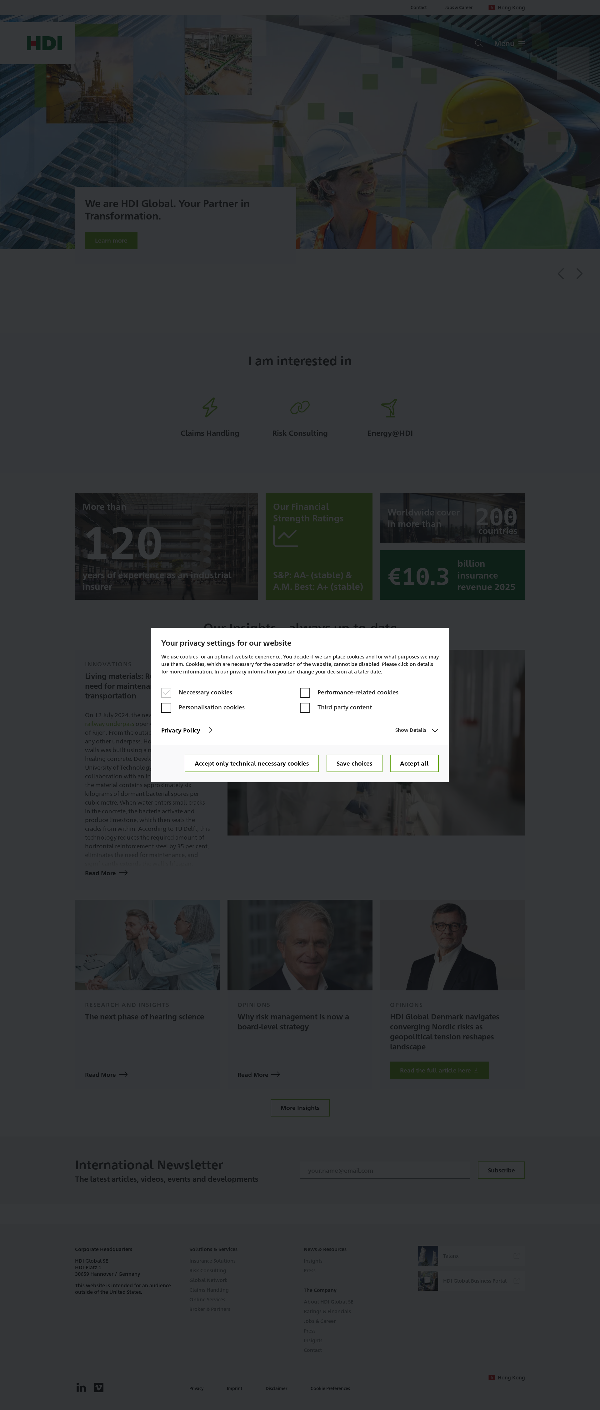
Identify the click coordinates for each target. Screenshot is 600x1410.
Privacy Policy (180, 730)
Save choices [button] (354, 763)
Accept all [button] (414, 763)
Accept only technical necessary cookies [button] (252, 763)
